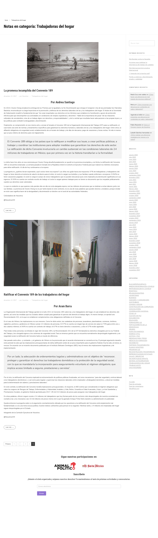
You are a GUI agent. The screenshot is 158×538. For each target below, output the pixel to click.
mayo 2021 (133, 182)
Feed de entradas (135, 384)
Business (132, 298)
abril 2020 (132, 207)
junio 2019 (132, 227)
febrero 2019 (133, 236)
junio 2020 (132, 202)
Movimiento (133, 343)
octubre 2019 (133, 218)
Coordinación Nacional (138, 311)
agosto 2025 (133, 155)
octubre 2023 (133, 173)
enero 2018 (133, 265)
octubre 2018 (133, 245)
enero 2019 (133, 238)
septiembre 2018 (135, 247)
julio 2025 (132, 157)
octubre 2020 (133, 196)
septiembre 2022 (135, 175)
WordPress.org (134, 389)
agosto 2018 (133, 250)
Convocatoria (135, 309)
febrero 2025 (133, 166)
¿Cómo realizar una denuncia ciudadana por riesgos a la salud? (140, 137)
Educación (133, 320)
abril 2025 (132, 162)
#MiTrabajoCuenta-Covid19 (140, 289)
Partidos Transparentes (139, 345)
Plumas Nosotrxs (136, 347)
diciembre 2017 (134, 268)
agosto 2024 (133, 168)
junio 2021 (132, 180)
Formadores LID (135, 323)
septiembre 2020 (135, 198)
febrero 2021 (133, 189)
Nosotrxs (25, 96)
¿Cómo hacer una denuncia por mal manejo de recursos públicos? (142, 97)
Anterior (14, 444)
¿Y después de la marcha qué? (139, 74)
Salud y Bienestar (136, 356)
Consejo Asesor (135, 304)
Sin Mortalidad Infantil (138, 359)
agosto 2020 (133, 200)
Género (132, 329)
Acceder (132, 382)
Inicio (6, 20)
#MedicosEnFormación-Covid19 (141, 286)
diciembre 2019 (134, 214)
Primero (8, 444)
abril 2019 (132, 232)
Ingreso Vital (134, 334)
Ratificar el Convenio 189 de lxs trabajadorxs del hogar (36, 294)
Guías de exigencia (136, 332)
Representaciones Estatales (140, 354)
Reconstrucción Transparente (142, 352)
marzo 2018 (133, 261)
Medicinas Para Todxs (138, 338)
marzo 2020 (133, 209)
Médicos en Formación (138, 341)
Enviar (41, 493)
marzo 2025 (133, 164)
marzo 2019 (133, 234)
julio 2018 (132, 252)
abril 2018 (132, 259)
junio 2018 (132, 254)
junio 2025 (132, 159)
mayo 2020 (133, 205)
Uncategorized (135, 368)
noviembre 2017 (134, 270)
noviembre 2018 (134, 243)
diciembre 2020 (134, 191)
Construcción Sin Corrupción (141, 307)
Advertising (134, 295)
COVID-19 (132, 314)
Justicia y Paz (134, 336)
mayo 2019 (133, 229)
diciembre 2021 (134, 178)
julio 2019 (132, 225)
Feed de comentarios (136, 386)
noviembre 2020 (134, 193)
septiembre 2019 (135, 220)
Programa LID (134, 350)
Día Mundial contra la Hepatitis (139, 59)
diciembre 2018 (134, 241)
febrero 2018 (133, 263)
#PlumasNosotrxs (136, 293)
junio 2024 (132, 171)
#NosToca (133, 291)
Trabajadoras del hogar (40, 96)
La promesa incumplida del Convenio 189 (28, 90)
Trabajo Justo (135, 365)
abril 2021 (132, 184)
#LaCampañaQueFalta (137, 284)
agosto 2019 (133, 223)
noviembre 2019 (134, 216)
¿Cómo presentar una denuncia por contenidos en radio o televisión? (141, 107)
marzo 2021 (133, 187)
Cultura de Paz (135, 316)
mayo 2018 (133, 256)
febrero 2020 (133, 211)
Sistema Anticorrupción (139, 361)
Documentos (134, 318)
